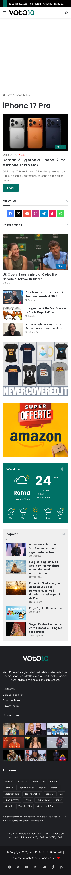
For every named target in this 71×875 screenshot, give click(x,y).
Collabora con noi (13, 694)
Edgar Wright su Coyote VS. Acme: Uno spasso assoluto (44, 326)
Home (8, 94)
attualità (9, 781)
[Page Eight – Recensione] (16, 613)
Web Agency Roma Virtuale (41, 858)
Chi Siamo (9, 689)
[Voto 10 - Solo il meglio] (22, 12)
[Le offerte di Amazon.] (35, 456)
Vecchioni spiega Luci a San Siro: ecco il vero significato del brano (44, 548)
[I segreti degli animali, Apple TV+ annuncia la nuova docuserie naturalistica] (16, 567)
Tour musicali (43, 800)
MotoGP (55, 787)
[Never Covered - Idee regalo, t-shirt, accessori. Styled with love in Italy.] (35, 395)
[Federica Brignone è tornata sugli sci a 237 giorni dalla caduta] (35, 755)
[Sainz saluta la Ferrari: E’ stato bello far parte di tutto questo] (13, 742)
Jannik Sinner (27, 787)
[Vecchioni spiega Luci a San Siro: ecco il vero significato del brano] (16, 549)
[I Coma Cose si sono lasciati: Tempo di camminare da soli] (35, 729)
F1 (44, 781)
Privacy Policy (11, 705)
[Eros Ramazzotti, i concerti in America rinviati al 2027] (13, 297)
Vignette (9, 806)
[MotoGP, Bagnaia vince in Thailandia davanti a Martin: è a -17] (57, 742)
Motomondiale (12, 793)
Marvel (42, 787)
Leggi (10, 187)
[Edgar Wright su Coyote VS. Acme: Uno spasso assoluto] (13, 329)
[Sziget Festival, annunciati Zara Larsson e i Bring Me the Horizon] (16, 629)
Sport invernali (12, 800)
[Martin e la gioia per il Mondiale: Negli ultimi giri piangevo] (57, 755)
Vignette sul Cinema (47, 806)
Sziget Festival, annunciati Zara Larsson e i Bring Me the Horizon (47, 628)
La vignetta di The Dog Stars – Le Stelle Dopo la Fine (45, 310)
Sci (61, 793)
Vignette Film (25, 806)
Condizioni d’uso (12, 700)
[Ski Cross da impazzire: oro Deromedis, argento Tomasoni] (57, 729)
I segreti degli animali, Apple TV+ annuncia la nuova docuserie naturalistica (44, 567)
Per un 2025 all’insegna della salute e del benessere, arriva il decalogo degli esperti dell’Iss (44, 590)
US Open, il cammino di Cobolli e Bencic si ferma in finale (30, 276)
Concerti (22, 781)
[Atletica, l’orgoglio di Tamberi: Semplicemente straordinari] (13, 755)
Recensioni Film (32, 793)
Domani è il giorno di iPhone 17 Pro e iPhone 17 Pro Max (34, 162)
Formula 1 (10, 787)
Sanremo (50, 793)
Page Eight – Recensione (45, 608)
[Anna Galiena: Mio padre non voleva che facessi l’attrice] (13, 729)
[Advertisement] (35, 55)
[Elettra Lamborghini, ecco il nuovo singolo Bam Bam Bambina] (35, 742)
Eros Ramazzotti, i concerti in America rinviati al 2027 (39, 3)
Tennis (28, 800)
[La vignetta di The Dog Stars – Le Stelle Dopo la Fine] (13, 313)
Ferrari (53, 781)
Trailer (58, 800)
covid (35, 781)
